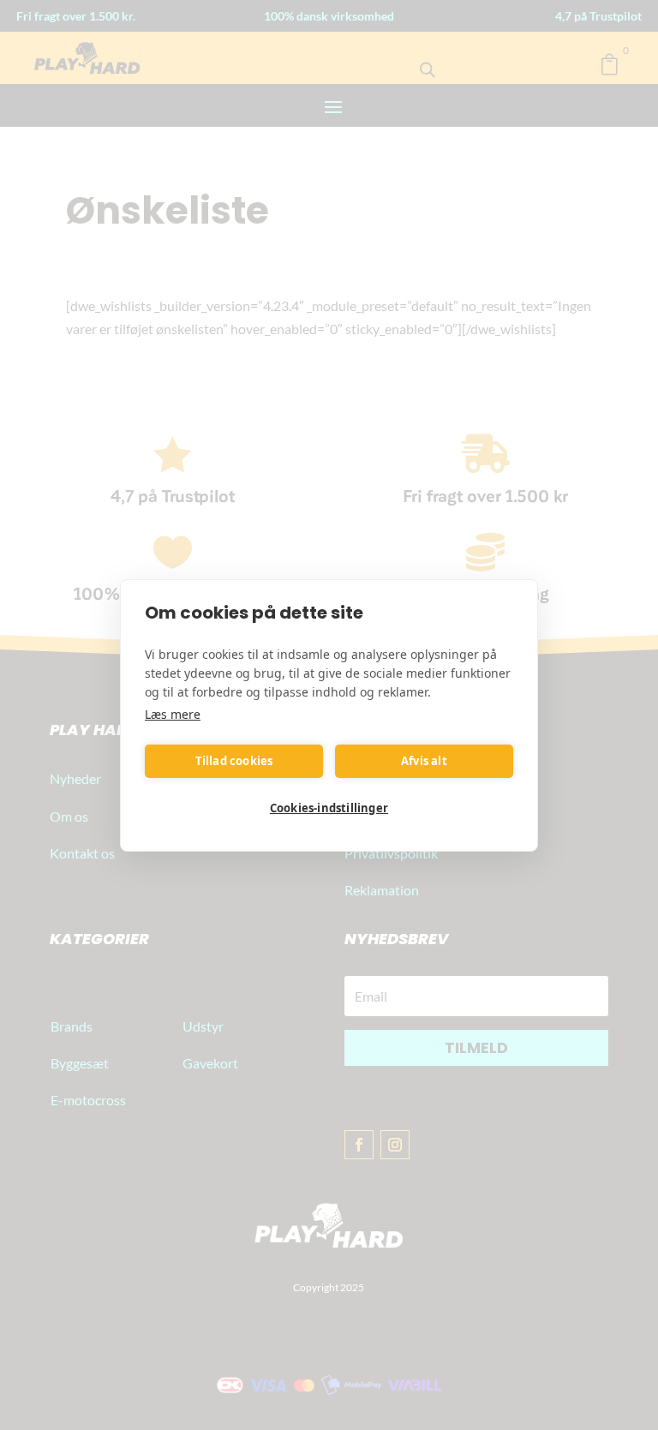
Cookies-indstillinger (329, 808)
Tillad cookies (234, 761)
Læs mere (172, 714)
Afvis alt (424, 761)
